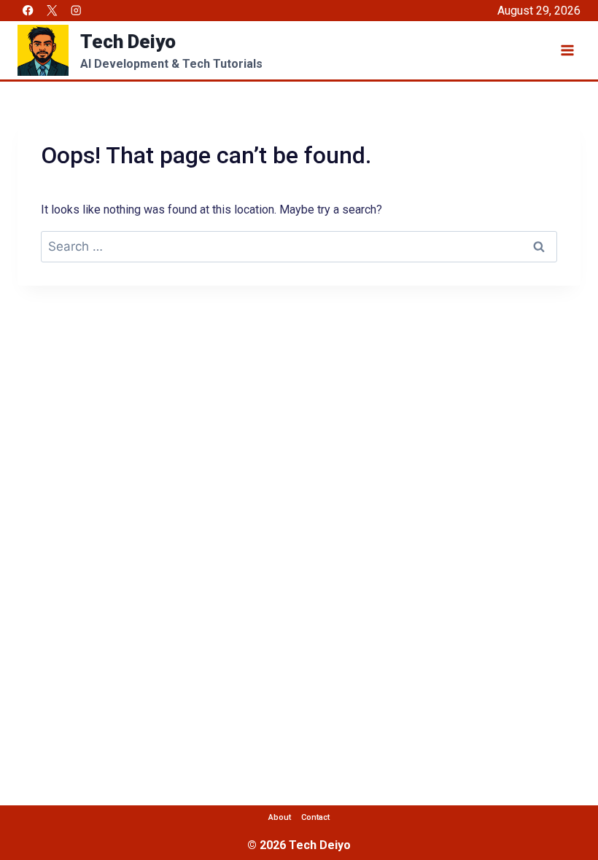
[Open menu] (567, 50)
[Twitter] (52, 10)
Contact (315, 817)
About (279, 817)
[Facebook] (28, 10)
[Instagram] (76, 10)
